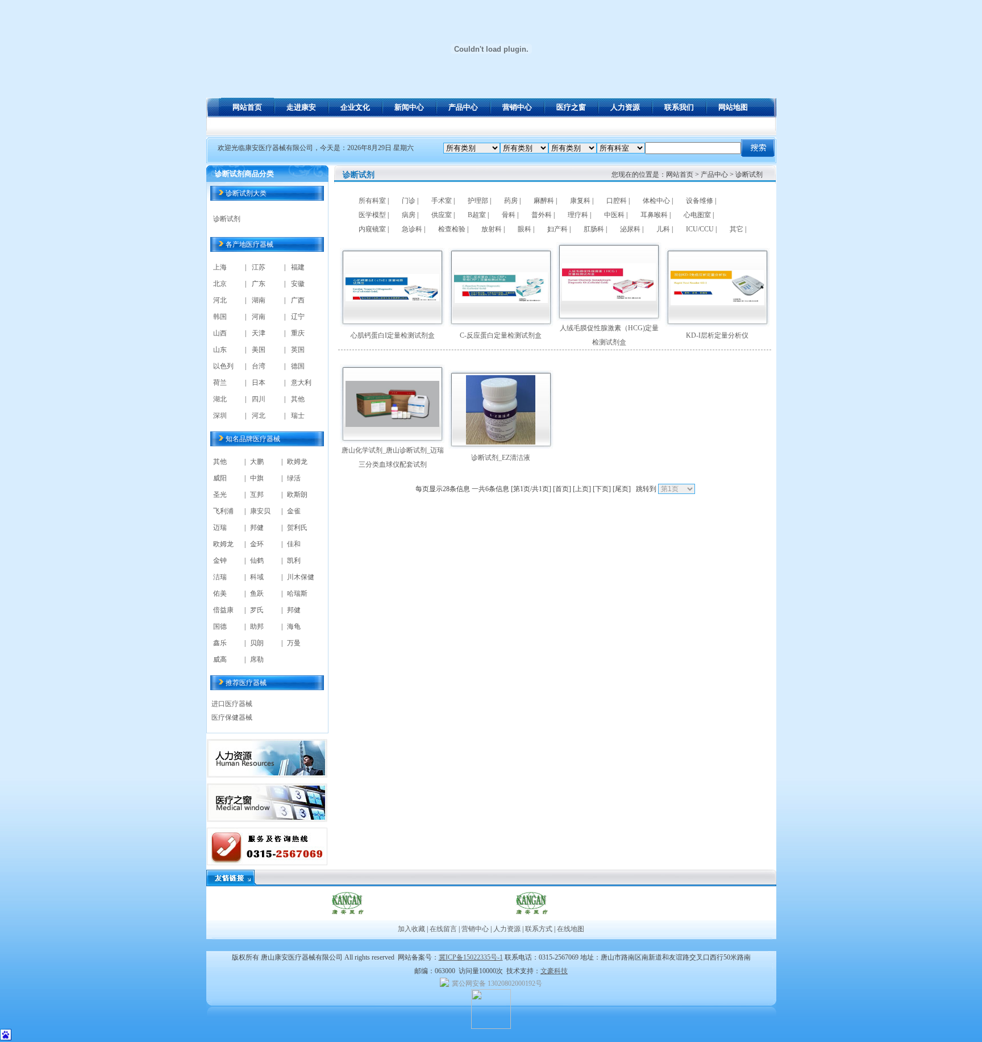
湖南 (258, 300)
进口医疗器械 (231, 704)
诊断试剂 (226, 219)
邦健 (257, 528)
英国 (298, 350)
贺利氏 (297, 528)
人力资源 (507, 929)
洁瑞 (220, 577)
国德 (220, 626)
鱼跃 (257, 593)
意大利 (301, 383)
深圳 (220, 416)
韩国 (220, 317)
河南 (258, 317)
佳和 (294, 544)
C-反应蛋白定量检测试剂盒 (501, 335)
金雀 (294, 511)
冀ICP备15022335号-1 (471, 957)
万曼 (294, 643)
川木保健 (300, 577)
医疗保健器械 (231, 717)
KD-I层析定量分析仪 (717, 335)
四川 (258, 399)
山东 (220, 350)
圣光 (220, 495)
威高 (220, 659)
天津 (258, 333)
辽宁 (298, 317)
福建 (298, 267)
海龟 (294, 626)
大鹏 (257, 462)
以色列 (223, 366)
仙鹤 (257, 560)
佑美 (220, 593)
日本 (258, 383)
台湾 (258, 366)
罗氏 (257, 610)
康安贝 (260, 511)
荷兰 (220, 383)
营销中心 (475, 929)
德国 (298, 366)
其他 (298, 399)
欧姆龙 (297, 462)
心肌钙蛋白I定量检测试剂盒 (393, 335)
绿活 (294, 478)
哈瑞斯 (297, 593)
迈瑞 (220, 528)
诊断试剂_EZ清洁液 (500, 458)
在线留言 (443, 929)
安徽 (298, 284)
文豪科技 (554, 971)
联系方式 (538, 929)
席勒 (257, 659)
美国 (258, 350)
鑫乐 (220, 643)
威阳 (220, 478)
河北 (220, 300)
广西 (298, 300)
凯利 (294, 560)
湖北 (220, 399)
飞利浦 (223, 511)
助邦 (257, 626)
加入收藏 (411, 929)
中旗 (257, 478)
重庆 (298, 333)
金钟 (220, 560)
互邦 (257, 495)
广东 (258, 284)
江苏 (258, 267)
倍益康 (223, 610)
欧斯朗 (297, 495)
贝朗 (257, 643)
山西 (220, 333)
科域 (257, 577)
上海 (220, 267)
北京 (220, 284)
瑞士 (298, 416)
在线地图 (569, 929)
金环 (257, 544)
